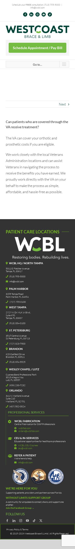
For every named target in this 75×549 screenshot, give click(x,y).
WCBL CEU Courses (28, 445)
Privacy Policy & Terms (17, 529)
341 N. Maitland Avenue (17, 395)
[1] (38, 470)
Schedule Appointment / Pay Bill (37, 48)
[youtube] (27, 520)
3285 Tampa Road (14, 294)
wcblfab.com (24, 428)
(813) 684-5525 (17, 361)
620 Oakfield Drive (15, 354)
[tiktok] (34, 520)
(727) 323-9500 (17, 343)
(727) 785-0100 (18, 301)
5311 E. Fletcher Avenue (17, 268)
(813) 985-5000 (52, 4)
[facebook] (7, 520)
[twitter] (40, 520)
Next (62, 104)
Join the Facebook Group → (20, 507)
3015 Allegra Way (15, 377)
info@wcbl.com (37, 7)
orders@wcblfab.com (28, 431)
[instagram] (20, 520)
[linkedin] (13, 520)
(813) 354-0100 (17, 323)
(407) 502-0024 (17, 406)
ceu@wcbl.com (25, 448)
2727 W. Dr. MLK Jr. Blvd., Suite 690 (18, 314)
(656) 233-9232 (17, 385)
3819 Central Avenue (16, 335)
